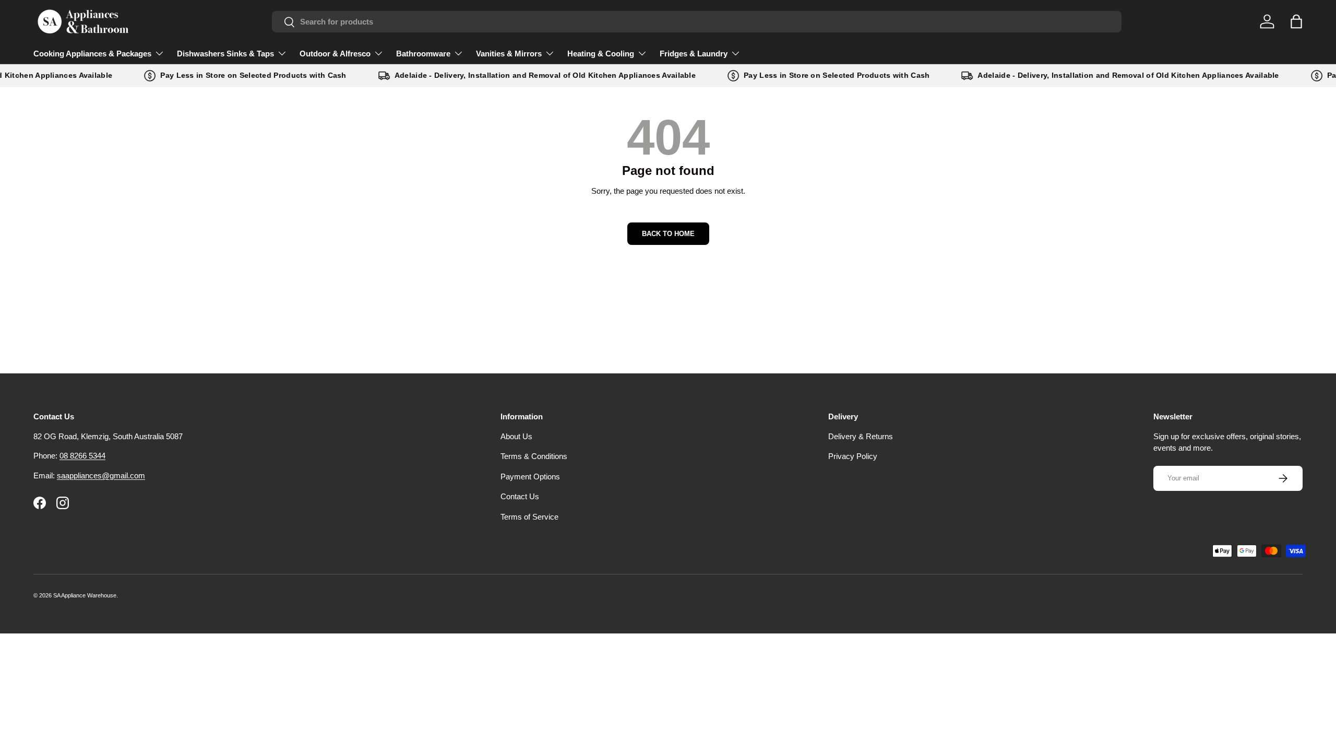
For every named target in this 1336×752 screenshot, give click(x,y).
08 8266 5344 (82, 455)
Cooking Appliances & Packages (92, 53)
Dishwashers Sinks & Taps (225, 53)
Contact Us (519, 496)
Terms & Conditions (533, 456)
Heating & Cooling (600, 53)
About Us (516, 436)
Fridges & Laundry (693, 53)
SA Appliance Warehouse (84, 595)
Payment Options (530, 476)
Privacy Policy (852, 456)
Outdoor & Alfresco (335, 53)
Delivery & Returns (860, 436)
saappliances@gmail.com (101, 475)
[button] (1296, 21)
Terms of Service (529, 516)
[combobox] (697, 21)
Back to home (668, 234)
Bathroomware (423, 53)
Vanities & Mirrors (509, 53)
